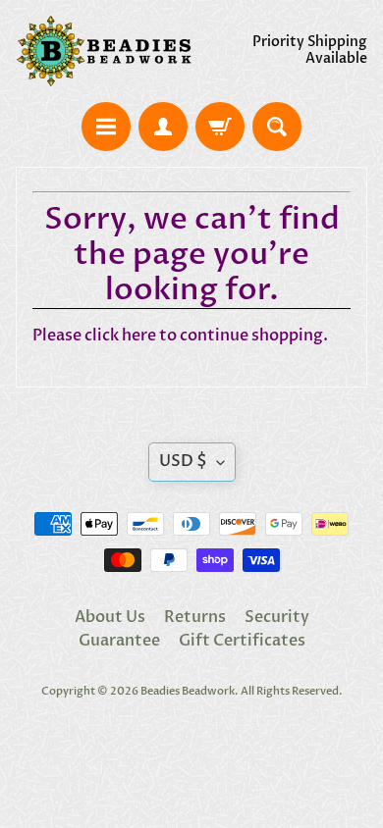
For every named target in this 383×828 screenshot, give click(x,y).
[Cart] (220, 126)
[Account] (163, 126)
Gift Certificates (242, 640)
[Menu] (106, 126)
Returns (195, 617)
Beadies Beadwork (187, 691)
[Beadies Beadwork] (104, 51)
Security (277, 617)
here (139, 335)
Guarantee (119, 640)
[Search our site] (276, 126)
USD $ (183, 461)
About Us (110, 617)
